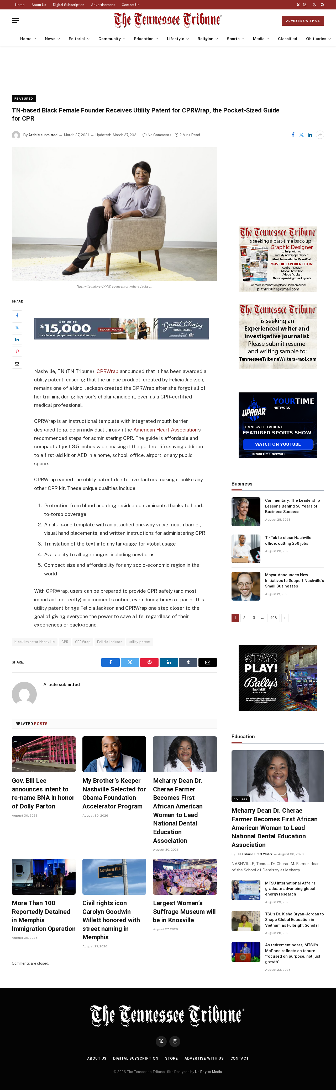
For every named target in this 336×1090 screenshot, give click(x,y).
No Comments (159, 135)
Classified (287, 38)
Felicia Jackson (109, 642)
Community (109, 38)
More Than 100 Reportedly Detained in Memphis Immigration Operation (44, 915)
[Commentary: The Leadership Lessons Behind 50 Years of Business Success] (246, 511)
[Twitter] (17, 327)
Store (171, 1058)
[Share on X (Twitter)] (301, 135)
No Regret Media (208, 1072)
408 (273, 618)
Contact (239, 1058)
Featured (23, 98)
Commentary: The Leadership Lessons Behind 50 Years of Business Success (292, 506)
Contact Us (130, 5)
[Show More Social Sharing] (320, 135)
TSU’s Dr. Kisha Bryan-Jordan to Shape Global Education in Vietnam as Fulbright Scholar (294, 920)
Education (144, 38)
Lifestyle (175, 38)
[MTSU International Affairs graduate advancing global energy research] (246, 890)
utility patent (139, 642)
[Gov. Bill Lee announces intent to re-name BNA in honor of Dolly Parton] (44, 754)
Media (259, 38)
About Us (39, 5)
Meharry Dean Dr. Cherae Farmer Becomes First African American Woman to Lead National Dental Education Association (178, 810)
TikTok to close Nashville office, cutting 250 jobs (288, 540)
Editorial (77, 38)
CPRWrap (107, 371)
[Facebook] (17, 315)
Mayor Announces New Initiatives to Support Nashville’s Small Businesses (294, 581)
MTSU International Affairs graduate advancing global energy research (290, 889)
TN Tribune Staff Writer (254, 854)
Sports (233, 38)
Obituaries (316, 38)
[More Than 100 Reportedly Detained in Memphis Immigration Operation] (44, 877)
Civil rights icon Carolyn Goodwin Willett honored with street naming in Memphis (111, 920)
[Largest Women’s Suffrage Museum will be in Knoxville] (185, 877)
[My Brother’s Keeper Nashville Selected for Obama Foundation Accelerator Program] (114, 754)
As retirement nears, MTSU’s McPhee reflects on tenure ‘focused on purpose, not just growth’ (292, 953)
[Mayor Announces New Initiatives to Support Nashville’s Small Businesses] (246, 586)
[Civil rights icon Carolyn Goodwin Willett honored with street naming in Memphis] (114, 877)
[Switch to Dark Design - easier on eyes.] (314, 5)
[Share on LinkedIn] (310, 135)
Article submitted (42, 135)
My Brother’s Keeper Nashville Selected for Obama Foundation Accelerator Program (114, 793)
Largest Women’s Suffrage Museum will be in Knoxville (184, 911)
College (241, 799)
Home (20, 5)
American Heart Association (165, 430)
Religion (205, 38)
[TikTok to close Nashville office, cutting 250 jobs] (246, 549)
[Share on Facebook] (293, 135)
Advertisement (103, 5)
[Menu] (15, 20)
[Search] (322, 4)
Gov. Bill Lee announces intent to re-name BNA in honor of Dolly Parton (43, 793)
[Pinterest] (17, 352)
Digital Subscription (68, 5)
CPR (64, 642)
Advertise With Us (303, 21)
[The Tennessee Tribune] (168, 20)
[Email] (17, 364)
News (50, 38)
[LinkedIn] (17, 339)
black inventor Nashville (34, 642)
